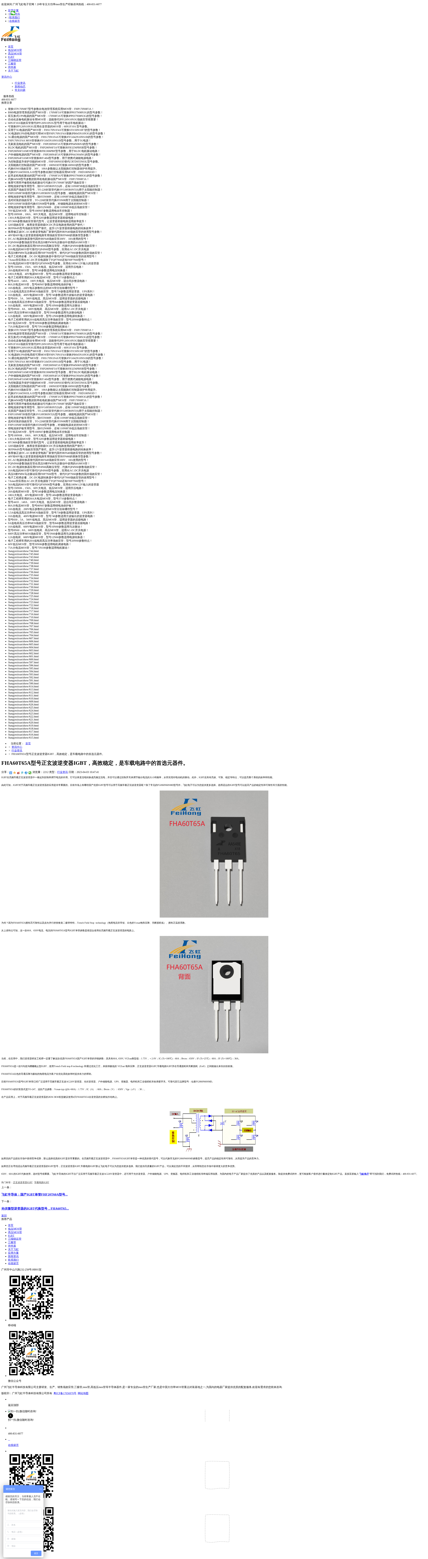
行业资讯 (20, 83)
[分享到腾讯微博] (22, 772)
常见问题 (20, 90)
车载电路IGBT (41, 1182)
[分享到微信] (30, 772)
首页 (10, 46)
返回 (4, 1215)
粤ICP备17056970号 (65, 1393)
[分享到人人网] (26, 772)
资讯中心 (6, 76)
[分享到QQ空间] (14, 772)
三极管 (12, 63)
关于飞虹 (13, 70)
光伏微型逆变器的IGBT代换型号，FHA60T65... (35, 1208)
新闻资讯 (13, 1256)
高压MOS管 (15, 53)
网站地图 (83, 1393)
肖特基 (12, 67)
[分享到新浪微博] (18, 772)
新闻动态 (20, 86)
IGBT (11, 56)
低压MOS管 (15, 50)
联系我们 (14, 17)
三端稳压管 (14, 60)
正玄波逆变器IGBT (23, 1182)
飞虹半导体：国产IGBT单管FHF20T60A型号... (34, 1194)
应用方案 (13, 1252)
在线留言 (14, 21)
